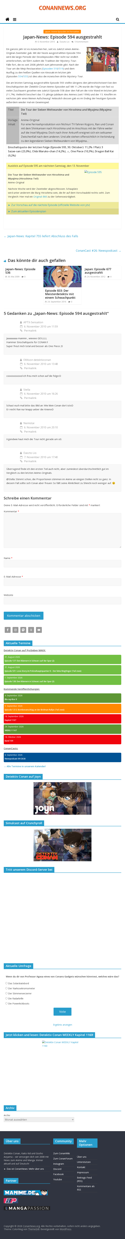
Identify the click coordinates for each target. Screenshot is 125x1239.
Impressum (83, 1172)
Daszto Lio (65, 41)
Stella (26, 389)
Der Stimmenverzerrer (20, 993)
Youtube (57, 1179)
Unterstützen (84, 1162)
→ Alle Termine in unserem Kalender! (25, 766)
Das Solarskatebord (18, 983)
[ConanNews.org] (7, 19)
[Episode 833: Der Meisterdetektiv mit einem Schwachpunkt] (62, 268)
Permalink (30, 330)
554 (20, 76)
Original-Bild (40, 196)
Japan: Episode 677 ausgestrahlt (98, 271)
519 (61, 68)
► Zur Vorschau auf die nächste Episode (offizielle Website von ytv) (49, 205)
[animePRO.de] (11, 1199)
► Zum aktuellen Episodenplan (27, 211)
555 (25, 76)
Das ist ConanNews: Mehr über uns (25, 1168)
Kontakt (81, 1167)
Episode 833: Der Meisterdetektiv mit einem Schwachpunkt (60, 294)
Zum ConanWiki (61, 1153)
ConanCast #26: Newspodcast (98, 250)
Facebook (58, 1174)
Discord (57, 1169)
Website (8, 595)
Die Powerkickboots (18, 1003)
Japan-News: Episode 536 (20, 271)
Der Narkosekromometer (21, 988)
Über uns (81, 1156)
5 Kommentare (81, 41)
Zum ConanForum (63, 1158)
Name (8, 558)
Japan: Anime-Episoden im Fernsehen (62, 31)
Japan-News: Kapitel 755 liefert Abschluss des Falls (41, 236)
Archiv (7, 1115)
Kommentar (11, 511)
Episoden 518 (50, 68)
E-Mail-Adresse (13, 576)
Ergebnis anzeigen (62, 1024)
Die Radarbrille (15, 998)
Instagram (58, 1163)
